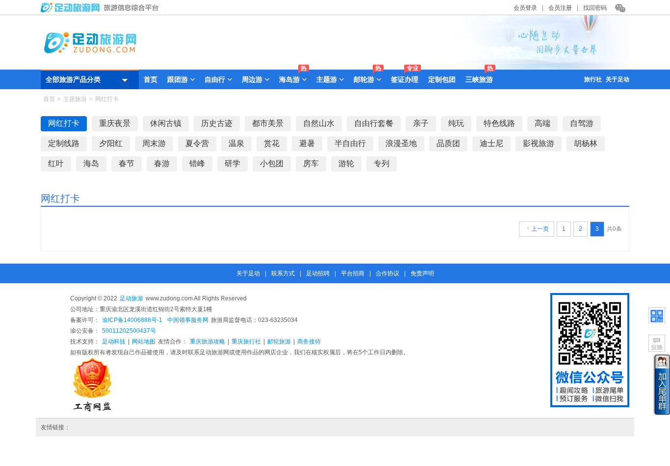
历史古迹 (216, 123)
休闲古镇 (165, 123)
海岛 (91, 163)
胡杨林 (585, 143)
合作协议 (387, 273)
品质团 (448, 143)
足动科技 (114, 341)
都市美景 (267, 123)
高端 (542, 123)
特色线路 (499, 123)
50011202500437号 (129, 330)
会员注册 (560, 7)
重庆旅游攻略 (207, 341)
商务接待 (309, 341)
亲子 (421, 123)
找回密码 (595, 7)
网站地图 (143, 341)
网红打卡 (63, 123)
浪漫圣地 (401, 143)
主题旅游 (75, 99)
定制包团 (442, 79)
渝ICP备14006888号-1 (132, 320)
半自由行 (350, 143)
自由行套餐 (373, 123)
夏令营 (197, 143)
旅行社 (593, 79)
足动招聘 (318, 273)
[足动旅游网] (102, 10)
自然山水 (319, 123)
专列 (381, 163)
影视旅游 (538, 143)
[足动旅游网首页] (335, 67)
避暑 (307, 143)
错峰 (197, 163)
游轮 (346, 163)
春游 (162, 163)
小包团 (271, 163)
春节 (126, 163)
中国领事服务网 (187, 320)
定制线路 (63, 143)
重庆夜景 (114, 123)
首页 (150, 79)
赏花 (272, 143)
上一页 (540, 228)
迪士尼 (491, 143)
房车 (311, 163)
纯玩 (456, 123)
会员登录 (525, 7)
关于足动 (617, 79)
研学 (232, 163)
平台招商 (352, 273)
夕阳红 (111, 143)
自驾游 (581, 123)
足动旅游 (131, 298)
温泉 (236, 143)
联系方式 (283, 273)
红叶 (56, 163)
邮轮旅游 (279, 341)
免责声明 (422, 273)
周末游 (154, 143)
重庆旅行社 (246, 341)
